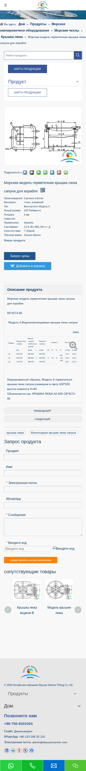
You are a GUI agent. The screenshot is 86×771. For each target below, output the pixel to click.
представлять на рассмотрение (30, 560)
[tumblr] (19, 750)
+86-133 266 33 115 (32, 736)
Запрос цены (19, 256)
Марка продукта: (15, 240)
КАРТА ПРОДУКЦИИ (27, 69)
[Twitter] (25, 750)
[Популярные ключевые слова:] (78, 55)
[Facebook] (31, 750)
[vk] (12, 750)
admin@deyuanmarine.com (49, 742)
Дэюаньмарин (23, 731)
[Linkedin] (6, 750)
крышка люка (15, 432)
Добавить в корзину (30, 266)
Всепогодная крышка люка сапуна (53, 432)
